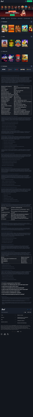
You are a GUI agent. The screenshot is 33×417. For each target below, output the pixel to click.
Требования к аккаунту (20, 320)
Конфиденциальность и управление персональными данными (22, 318)
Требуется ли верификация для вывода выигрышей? (13, 287)
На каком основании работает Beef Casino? (11, 283)
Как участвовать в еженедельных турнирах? (11, 292)
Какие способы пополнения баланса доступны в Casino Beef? (15, 289)
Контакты (2, 317)
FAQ (1, 319)
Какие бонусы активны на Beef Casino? (10, 286)
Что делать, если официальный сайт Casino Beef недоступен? (15, 284)
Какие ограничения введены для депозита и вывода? (13, 294)
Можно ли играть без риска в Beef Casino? (11, 291)
